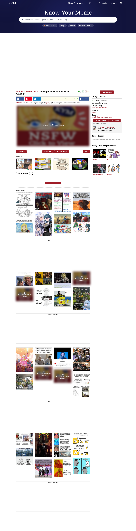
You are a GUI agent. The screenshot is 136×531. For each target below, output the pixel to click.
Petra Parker (111, 160)
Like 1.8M (84, 99)
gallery (48, 103)
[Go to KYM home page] (12, 4)
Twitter (94, 112)
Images (62, 26)
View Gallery (48, 152)
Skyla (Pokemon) (98, 174)
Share (21, 99)
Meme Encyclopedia (76, 3)
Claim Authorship (101, 120)
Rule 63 (109, 174)
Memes (72, 26)
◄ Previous (21, 152)
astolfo (94, 117)
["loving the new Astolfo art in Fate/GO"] (53, 126)
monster (103, 117)
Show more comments (53, 183)
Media (92, 3)
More (113, 3)
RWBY (95, 160)
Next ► (86, 152)
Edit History (115, 120)
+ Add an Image (106, 92)
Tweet (38, 99)
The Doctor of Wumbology (106, 127)
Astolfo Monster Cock (27, 91)
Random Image (62, 152)
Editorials (102, 3)
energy (109, 117)
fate (98, 117)
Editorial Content (85, 26)
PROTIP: (19, 103)
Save (29, 99)
